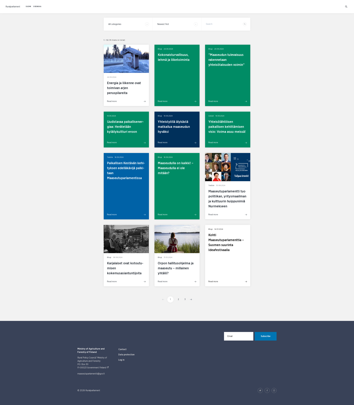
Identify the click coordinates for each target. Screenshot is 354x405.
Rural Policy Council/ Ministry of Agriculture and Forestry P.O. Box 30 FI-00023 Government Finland (95, 363)
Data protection (126, 355)
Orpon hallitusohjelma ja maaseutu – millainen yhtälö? (175, 268)
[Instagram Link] (274, 390)
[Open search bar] (346, 6)
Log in (121, 360)
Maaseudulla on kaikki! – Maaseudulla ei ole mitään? (175, 168)
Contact (122, 349)
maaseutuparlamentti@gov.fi (91, 374)
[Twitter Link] (260, 390)
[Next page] (190, 299)
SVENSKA (37, 6)
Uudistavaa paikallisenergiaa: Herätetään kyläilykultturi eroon (125, 126)
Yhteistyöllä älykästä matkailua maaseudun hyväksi (174, 126)
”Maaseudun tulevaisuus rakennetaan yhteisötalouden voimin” (226, 60)
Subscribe (265, 336)
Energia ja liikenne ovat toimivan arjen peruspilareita (124, 88)
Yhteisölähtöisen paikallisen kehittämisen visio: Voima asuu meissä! (227, 126)
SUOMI (28, 6)
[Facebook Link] (267, 390)
